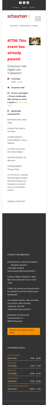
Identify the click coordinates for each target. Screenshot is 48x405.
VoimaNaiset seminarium (18, 386)
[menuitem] (16, 7)
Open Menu (38, 18)
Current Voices (13, 355)
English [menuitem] (32, 7)
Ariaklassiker (12, 378)
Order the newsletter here (21, 331)
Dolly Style (11, 363)
